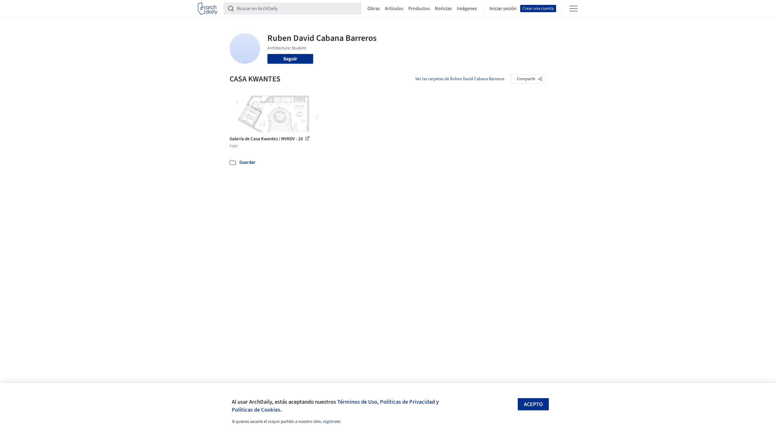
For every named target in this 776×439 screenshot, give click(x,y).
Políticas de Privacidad (407, 402)
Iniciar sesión (503, 8)
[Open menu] (573, 8)
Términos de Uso (357, 402)
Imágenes (467, 8)
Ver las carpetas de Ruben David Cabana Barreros (459, 79)
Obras (373, 8)
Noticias (443, 8)
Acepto (533, 404)
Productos (419, 8)
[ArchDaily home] (207, 8)
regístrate (331, 422)
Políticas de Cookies (256, 410)
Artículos (394, 8)
